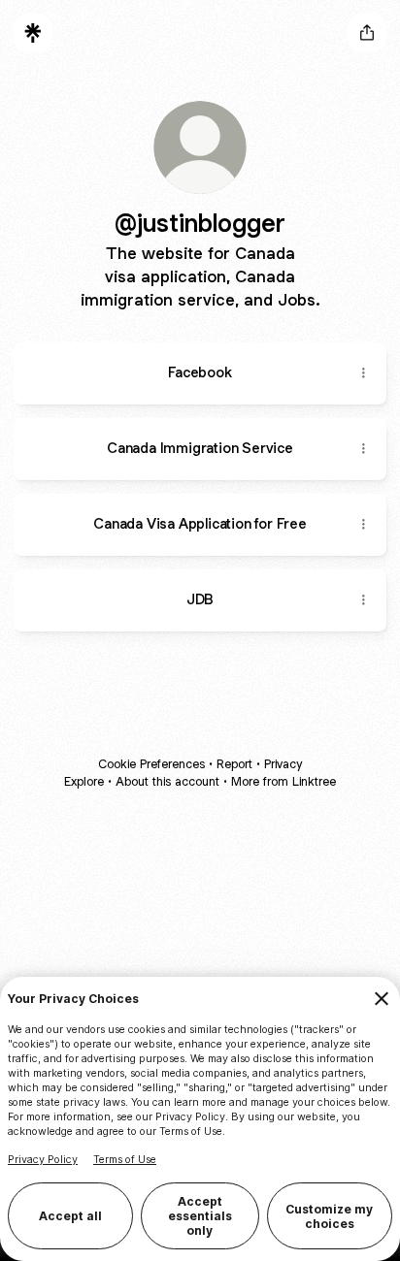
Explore (84, 781)
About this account (167, 781)
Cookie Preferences (151, 764)
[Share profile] (367, 33)
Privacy (283, 764)
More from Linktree (283, 781)
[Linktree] (33, 33)
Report (234, 764)
